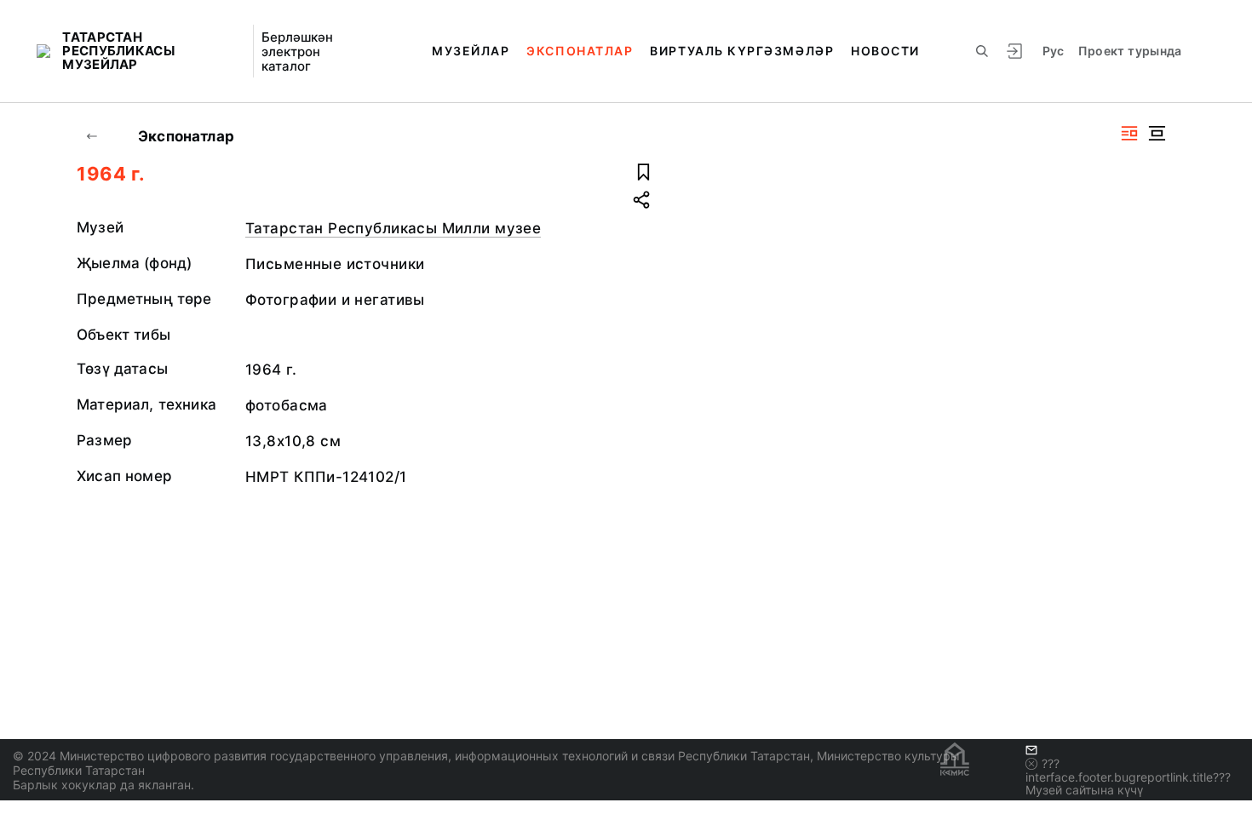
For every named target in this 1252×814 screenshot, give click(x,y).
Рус (1053, 50)
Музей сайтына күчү (1084, 789)
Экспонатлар (579, 50)
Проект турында (1130, 50)
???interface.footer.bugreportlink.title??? (1128, 770)
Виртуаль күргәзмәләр (742, 50)
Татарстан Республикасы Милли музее (393, 228)
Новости (885, 50)
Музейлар (470, 50)
